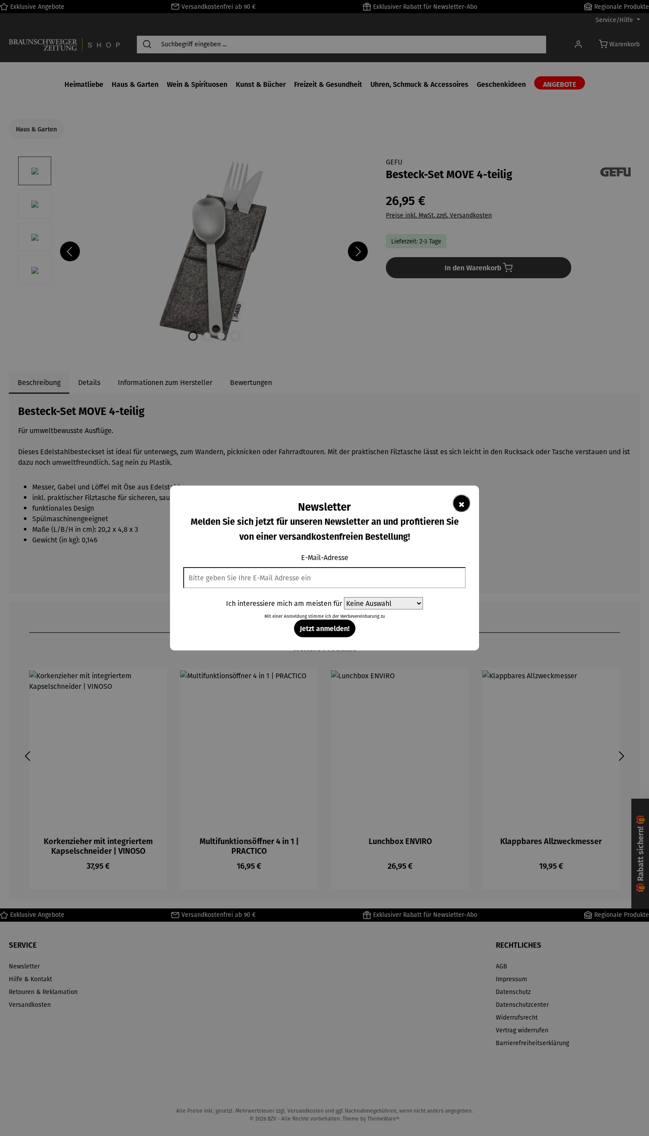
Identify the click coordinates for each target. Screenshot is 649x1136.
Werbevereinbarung (359, 616)
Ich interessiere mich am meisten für (284, 603)
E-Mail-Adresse (324, 557)
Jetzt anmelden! (325, 628)
